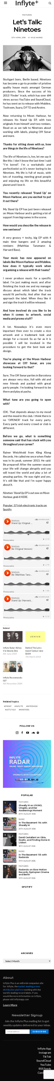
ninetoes (24, 710)
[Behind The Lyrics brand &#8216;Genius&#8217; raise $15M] (35, 636)
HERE (24, 496)
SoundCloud (43, 1060)
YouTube (45, 1064)
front (8, 706)
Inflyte (19, 706)
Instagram (45, 1052)
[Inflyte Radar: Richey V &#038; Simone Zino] (12, 636)
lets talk (11, 710)
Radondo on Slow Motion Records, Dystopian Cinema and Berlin (34, 872)
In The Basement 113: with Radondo (33, 856)
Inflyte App (44, 1048)
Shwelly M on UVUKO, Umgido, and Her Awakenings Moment (30, 808)
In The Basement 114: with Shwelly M (33, 824)
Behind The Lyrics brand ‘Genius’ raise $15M (34, 650)
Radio (21, 819)
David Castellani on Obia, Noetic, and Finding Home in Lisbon (34, 840)
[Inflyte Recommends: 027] (12, 666)
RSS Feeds (45, 1068)
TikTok (47, 1056)
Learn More (10, 1005)
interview (32, 706)
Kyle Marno (37, 38)
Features (27, 15)
